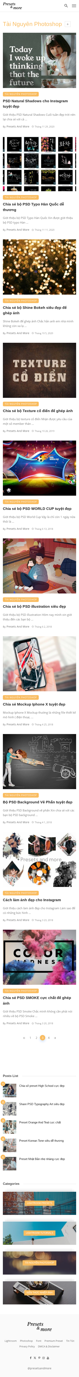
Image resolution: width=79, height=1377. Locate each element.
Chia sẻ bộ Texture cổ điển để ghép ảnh (38, 411)
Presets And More (18, 126)
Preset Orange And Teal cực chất (40, 1122)
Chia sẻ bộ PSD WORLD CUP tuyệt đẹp (37, 509)
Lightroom (11, 1341)
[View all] (39, 1203)
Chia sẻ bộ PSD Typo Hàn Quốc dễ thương (33, 207)
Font (38, 1341)
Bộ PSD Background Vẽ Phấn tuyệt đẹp (37, 802)
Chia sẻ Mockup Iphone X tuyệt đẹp (34, 704)
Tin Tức (70, 1341)
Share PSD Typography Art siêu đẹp (41, 1104)
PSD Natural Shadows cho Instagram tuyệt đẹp (35, 104)
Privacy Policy (27, 1346)
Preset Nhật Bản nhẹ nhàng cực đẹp (42, 1159)
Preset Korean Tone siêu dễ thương (41, 1140)
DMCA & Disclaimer (49, 1346)
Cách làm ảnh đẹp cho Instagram (32, 900)
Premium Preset (53, 1341)
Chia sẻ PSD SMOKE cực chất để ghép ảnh (37, 1000)
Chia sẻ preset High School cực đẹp (41, 1085)
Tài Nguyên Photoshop (21, 94)
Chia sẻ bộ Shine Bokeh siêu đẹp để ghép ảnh (35, 310)
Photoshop (26, 1341)
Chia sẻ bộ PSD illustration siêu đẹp (34, 606)
